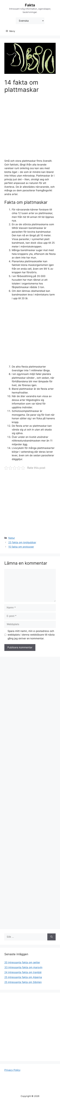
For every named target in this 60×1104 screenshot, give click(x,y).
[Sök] (51, 936)
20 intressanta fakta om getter (22, 962)
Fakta (30, 5)
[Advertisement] (30, 128)
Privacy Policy (12, 1070)
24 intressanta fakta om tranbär (23, 972)
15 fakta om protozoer (21, 546)
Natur (11, 537)
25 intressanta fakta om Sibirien (23, 982)
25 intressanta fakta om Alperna (23, 977)
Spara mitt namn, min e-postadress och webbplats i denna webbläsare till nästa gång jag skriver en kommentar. (31, 635)
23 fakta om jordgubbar (22, 542)
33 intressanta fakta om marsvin (23, 967)
